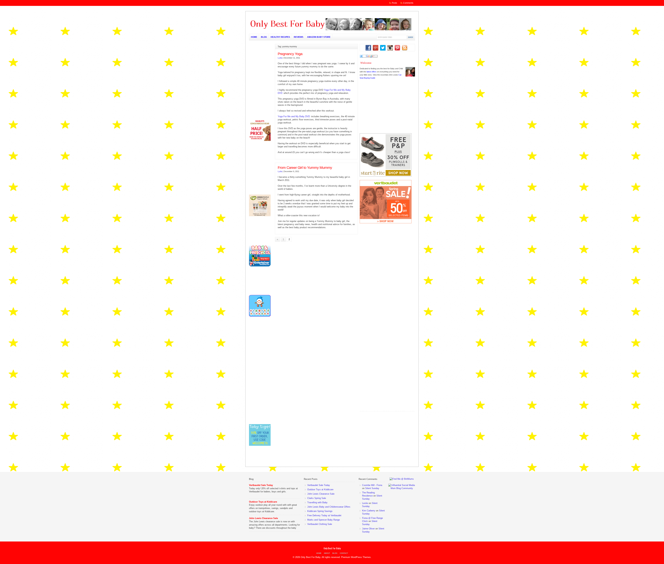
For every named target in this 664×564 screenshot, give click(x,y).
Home (254, 37)
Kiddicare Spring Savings (320, 511)
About (327, 553)
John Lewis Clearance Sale (263, 518)
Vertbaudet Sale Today (261, 485)
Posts (394, 3)
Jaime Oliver (368, 528)
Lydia (280, 58)
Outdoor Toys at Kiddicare (263, 501)
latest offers (371, 72)
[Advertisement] (386, 388)
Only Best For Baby (332, 548)
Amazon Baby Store (318, 37)
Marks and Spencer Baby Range (323, 519)
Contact (344, 553)
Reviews (298, 37)
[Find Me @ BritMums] (402, 479)
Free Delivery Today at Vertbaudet (324, 515)
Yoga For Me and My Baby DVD (294, 116)
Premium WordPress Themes (356, 557)
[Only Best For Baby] (330, 29)
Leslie (365, 503)
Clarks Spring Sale (316, 498)
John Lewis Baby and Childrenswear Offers (328, 506)
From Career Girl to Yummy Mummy (305, 167)
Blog (264, 37)
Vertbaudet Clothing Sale (319, 524)
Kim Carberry (368, 510)
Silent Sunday (372, 488)
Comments (408, 3)
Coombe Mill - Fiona (372, 485)
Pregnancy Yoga (290, 54)
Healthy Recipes (280, 37)
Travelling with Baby (317, 502)
